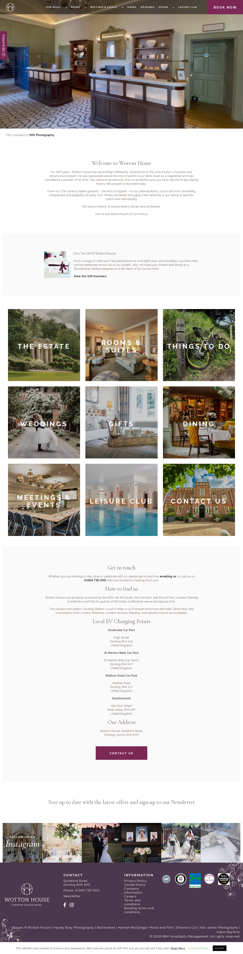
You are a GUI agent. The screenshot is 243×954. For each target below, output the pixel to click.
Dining (131, 7)
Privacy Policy (135, 881)
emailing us (168, 576)
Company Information (133, 890)
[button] (3, 45)
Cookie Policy (135, 884)
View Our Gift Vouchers (90, 276)
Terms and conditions (132, 902)
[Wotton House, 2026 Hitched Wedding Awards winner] (225, 881)
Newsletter (72, 896)
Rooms (76, 7)
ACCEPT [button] (219, 948)
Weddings (148, 7)
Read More (178, 948)
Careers (130, 896)
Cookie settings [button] (198, 948)
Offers (164, 7)
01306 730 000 (95, 580)
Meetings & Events (104, 7)
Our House (54, 7)
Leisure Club (187, 7)
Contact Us (121, 753)
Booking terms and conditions (139, 910)
